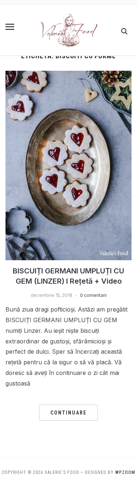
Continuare (68, 413)
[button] (9, 27)
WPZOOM (125, 472)
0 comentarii (93, 295)
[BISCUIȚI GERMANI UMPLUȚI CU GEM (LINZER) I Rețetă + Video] (68, 75)
